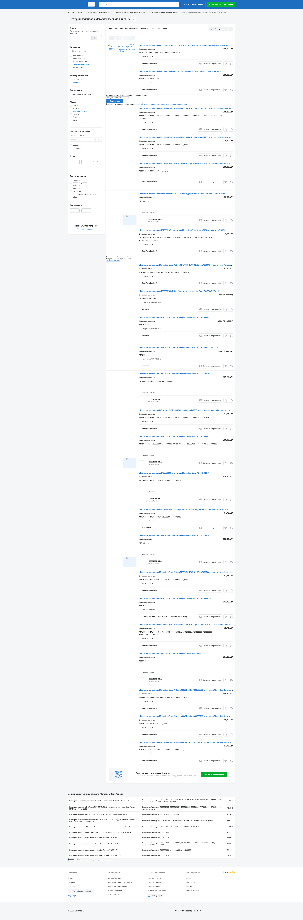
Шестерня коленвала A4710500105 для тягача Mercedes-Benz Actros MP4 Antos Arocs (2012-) (182, 230)
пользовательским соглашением (174, 104)
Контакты (71, 886)
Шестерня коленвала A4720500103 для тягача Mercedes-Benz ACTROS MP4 (174, 436)
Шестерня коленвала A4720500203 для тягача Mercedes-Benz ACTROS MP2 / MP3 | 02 (178, 348)
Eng (69, 896)
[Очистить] (101, 36)
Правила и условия (114, 878)
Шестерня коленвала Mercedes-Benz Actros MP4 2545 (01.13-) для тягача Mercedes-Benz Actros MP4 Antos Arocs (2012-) (102, 820)
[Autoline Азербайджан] (76, 4)
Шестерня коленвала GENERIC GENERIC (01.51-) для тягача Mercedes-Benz (99, 814)
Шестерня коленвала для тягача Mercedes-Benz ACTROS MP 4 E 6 (95, 855)
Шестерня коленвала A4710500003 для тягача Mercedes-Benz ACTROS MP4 (174, 536)
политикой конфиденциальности (147, 104)
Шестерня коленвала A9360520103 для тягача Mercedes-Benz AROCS (171, 653)
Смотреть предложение (214, 774)
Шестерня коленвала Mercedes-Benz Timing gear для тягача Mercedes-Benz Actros (101, 827)
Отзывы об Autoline (114, 890)
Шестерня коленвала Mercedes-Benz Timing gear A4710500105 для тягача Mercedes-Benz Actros (183, 509)
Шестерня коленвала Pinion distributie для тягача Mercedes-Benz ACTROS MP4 (100, 832)
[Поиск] (101, 4)
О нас (70, 878)
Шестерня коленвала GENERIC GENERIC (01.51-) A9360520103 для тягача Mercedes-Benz (180, 72)
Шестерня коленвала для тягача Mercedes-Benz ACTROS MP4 (93, 837)
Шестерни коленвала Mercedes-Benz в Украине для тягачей (91, 861)
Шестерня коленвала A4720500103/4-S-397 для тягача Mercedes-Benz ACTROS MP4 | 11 (179, 291)
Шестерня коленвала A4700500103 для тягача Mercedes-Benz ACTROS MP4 (174, 374)
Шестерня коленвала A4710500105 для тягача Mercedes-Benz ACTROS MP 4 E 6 (176, 598)
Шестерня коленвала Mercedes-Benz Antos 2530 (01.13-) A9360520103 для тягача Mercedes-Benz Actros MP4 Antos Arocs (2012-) (198, 163)
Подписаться (115, 101)
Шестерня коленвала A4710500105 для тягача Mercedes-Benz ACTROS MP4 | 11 (176, 317)
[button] (225, 63)
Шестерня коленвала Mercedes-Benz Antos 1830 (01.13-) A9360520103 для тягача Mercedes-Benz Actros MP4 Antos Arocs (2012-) (198, 716)
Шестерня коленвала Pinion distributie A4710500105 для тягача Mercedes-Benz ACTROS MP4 (182, 194)
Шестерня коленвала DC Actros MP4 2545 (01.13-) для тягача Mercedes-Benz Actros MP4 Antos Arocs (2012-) (102, 808)
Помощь (71, 882)
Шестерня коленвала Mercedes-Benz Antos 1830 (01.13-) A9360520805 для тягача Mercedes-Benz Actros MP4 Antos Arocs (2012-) (198, 690)
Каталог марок (113, 894)
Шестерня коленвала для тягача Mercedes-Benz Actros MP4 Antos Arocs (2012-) (100, 801)
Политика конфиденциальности (119, 882)
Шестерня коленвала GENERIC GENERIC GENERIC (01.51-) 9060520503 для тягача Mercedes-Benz (184, 45)
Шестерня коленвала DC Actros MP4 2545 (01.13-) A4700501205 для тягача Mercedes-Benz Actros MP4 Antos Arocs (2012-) (195, 410)
